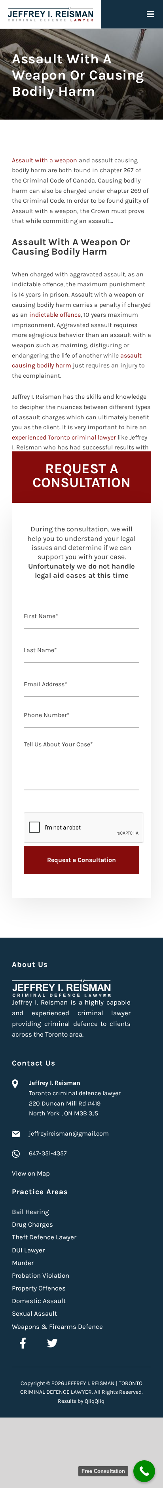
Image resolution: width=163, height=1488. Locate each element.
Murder (23, 1263)
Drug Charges (32, 1224)
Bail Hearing (30, 1212)
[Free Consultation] (144, 1471)
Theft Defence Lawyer (44, 1237)
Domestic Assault (39, 1301)
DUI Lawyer (28, 1250)
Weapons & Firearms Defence (57, 1326)
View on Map (31, 1173)
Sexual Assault (34, 1313)
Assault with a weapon (44, 160)
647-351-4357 (48, 1153)
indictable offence (55, 314)
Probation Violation (40, 1275)
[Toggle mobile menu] (151, 14)
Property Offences (39, 1288)
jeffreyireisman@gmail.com (69, 1133)
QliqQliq (94, 1401)
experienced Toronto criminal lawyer (64, 437)
